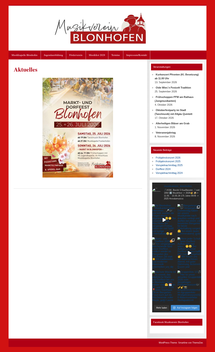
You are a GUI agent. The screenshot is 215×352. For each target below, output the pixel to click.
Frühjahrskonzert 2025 (168, 161)
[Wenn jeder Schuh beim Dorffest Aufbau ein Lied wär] (189, 253)
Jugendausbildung (53, 55)
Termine (115, 55)
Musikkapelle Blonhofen (24, 55)
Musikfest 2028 (97, 55)
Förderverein (75, 55)
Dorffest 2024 (163, 169)
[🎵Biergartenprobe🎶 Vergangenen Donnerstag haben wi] (189, 220)
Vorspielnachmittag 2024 (169, 172)
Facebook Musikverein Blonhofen (171, 322)
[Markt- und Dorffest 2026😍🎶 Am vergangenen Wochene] (164, 253)
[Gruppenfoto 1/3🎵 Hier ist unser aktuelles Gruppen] (189, 286)
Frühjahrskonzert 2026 (168, 157)
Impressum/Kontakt (136, 55)
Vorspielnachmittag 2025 (169, 165)
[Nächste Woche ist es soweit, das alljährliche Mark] (164, 286)
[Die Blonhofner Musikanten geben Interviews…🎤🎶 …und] (164, 220)
